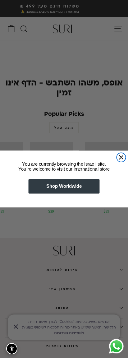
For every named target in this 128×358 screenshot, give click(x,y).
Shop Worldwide (64, 186)
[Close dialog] (121, 157)
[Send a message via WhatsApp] (116, 346)
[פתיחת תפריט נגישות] (11, 348)
